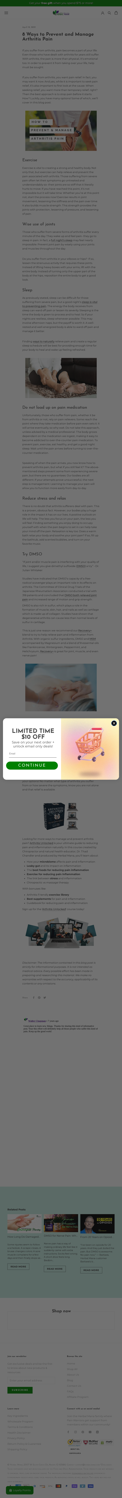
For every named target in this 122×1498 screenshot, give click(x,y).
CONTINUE (32, 766)
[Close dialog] (114, 723)
